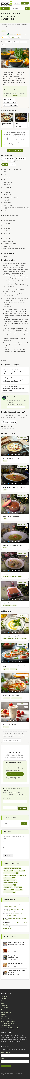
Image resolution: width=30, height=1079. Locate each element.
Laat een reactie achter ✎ (10, 105)
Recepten (14, 24)
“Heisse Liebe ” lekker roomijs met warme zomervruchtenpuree (16, 972)
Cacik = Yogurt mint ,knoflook (12, 636)
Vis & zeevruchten (9, 878)
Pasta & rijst (8, 887)
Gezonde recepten (9, 892)
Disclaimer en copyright (8, 1023)
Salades (19, 889)
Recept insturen (5, 1010)
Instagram (15, 1077)
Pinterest (16, 41)
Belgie (21, 95)
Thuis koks (4, 1017)
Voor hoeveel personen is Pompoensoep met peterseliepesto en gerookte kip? (13, 371)
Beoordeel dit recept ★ (10, 102)
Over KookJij (4, 996)
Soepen (3, 31)
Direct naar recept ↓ (9, 99)
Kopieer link (23, 41)
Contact (3, 998)
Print (3, 44)
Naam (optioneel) (7, 798)
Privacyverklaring (6, 1026)
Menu (6, 8)
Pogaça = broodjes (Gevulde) (12, 695)
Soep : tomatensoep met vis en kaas (14, 487)
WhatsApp (8, 41)
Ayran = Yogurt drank (9, 724)
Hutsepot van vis (8, 574)
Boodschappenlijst (6, 1012)
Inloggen (17, 3)
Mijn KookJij (4, 1005)
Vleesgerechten (19, 870)
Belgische (15, 95)
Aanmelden (23, 808)
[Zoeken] (27, 8)
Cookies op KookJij (6, 1019)
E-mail (4, 805)
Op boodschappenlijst (8, 158)
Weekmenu (4, 1014)
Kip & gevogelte (8, 889)
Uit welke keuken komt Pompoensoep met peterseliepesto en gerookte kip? (13, 388)
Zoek (23, 823)
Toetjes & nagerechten (8, 638)
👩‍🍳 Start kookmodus (15, 150)
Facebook (22, 1077)
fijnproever (17, 397)
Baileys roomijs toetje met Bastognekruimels (15, 964)
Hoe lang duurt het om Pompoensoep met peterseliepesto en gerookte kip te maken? (13, 380)
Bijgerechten (6, 669)
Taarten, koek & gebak (16, 698)
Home (9, 24)
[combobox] (17, 8)
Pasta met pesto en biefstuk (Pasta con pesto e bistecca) (16, 943)
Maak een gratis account (15, 774)
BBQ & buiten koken (10, 885)
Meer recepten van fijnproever (16, 406)
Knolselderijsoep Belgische (11, 458)
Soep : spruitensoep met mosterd (13, 545)
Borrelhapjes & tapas (10, 880)
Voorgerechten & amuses (20, 638)
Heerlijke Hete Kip (13, 950)
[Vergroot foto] (3, 66)
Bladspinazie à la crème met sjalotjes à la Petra (16, 956)
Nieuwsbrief (4, 1007)
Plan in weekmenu (20, 158)
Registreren (25, 3)
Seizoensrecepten (7, 605)
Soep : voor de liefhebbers (11, 516)
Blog (2, 1003)
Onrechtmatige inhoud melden (10, 1028)
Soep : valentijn (7, 603)
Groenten (17, 887)
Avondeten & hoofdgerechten (9, 576)
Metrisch (4, 164)
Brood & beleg (14, 669)
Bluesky (9, 1077)
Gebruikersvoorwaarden (8, 1021)
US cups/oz (12, 164)
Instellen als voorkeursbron (12, 740)
